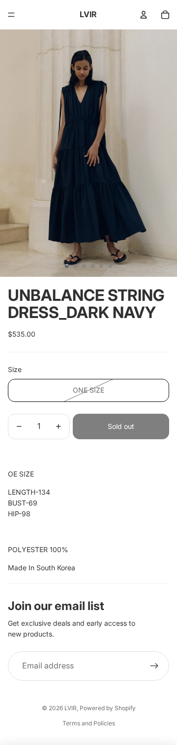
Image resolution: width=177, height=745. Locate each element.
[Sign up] (154, 666)
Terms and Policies (88, 723)
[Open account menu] (143, 15)
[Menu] (11, 14)
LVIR (70, 708)
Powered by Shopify (108, 708)
